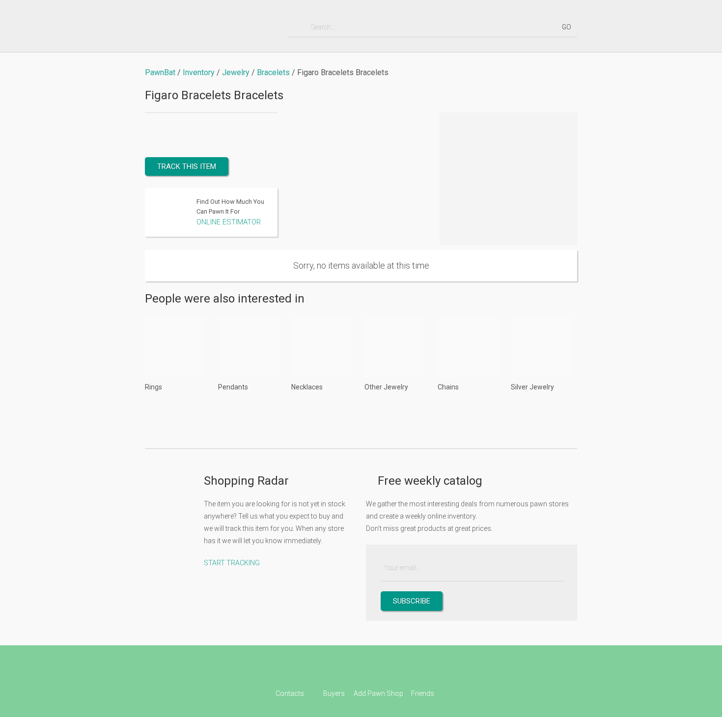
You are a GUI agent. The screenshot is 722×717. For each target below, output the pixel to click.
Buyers (334, 693)
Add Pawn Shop (378, 693)
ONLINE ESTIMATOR (228, 222)
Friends (422, 693)
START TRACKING (232, 563)
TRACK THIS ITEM (186, 166)
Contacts (290, 693)
